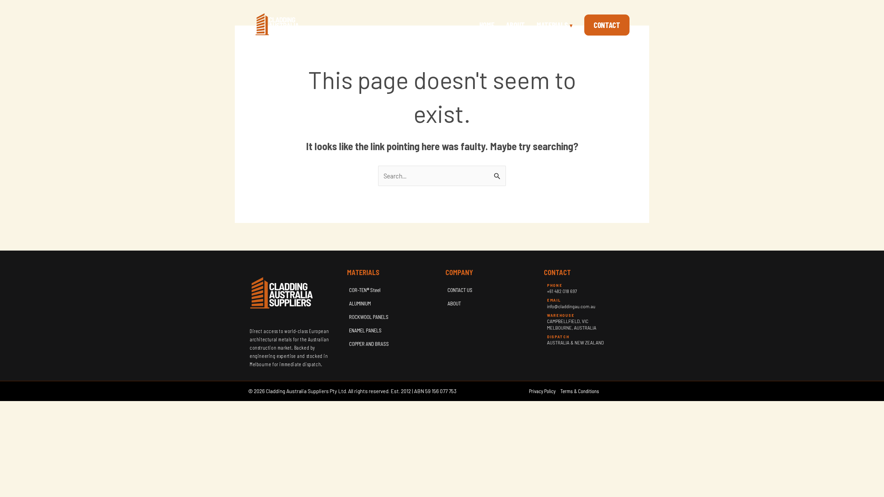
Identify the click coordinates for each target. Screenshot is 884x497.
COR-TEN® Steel (365, 290)
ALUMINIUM (360, 303)
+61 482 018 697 (562, 291)
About (515, 25)
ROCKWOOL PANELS (368, 317)
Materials (555, 25)
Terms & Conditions (579, 391)
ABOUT (454, 303)
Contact (607, 25)
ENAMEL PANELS (365, 330)
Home (486, 25)
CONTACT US (460, 290)
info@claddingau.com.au (571, 306)
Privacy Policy (542, 391)
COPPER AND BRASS (369, 344)
